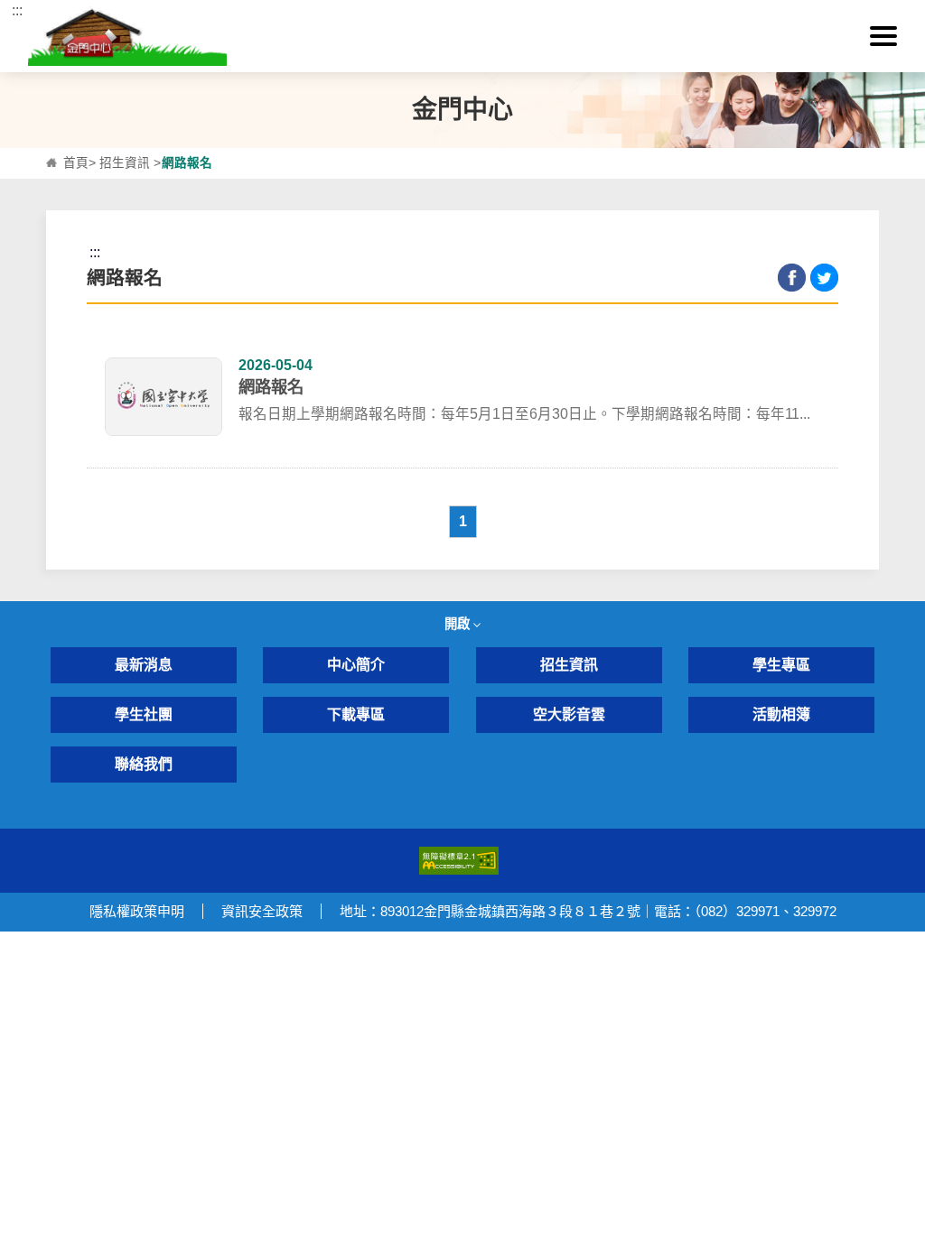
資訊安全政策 (262, 911)
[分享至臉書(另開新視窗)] (792, 278)
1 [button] (463, 521)
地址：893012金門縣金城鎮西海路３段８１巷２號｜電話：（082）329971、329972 (588, 911)
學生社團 (144, 714)
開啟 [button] (458, 623)
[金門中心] (463, 36)
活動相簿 (781, 714)
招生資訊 (124, 163)
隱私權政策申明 (136, 911)
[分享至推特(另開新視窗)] (824, 278)
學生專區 (781, 664)
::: (17, 10)
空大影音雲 (569, 714)
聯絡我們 (144, 764)
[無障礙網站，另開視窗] (459, 859)
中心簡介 (356, 664)
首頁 (76, 163)
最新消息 (144, 664)
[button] (883, 36)
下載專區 (356, 714)
